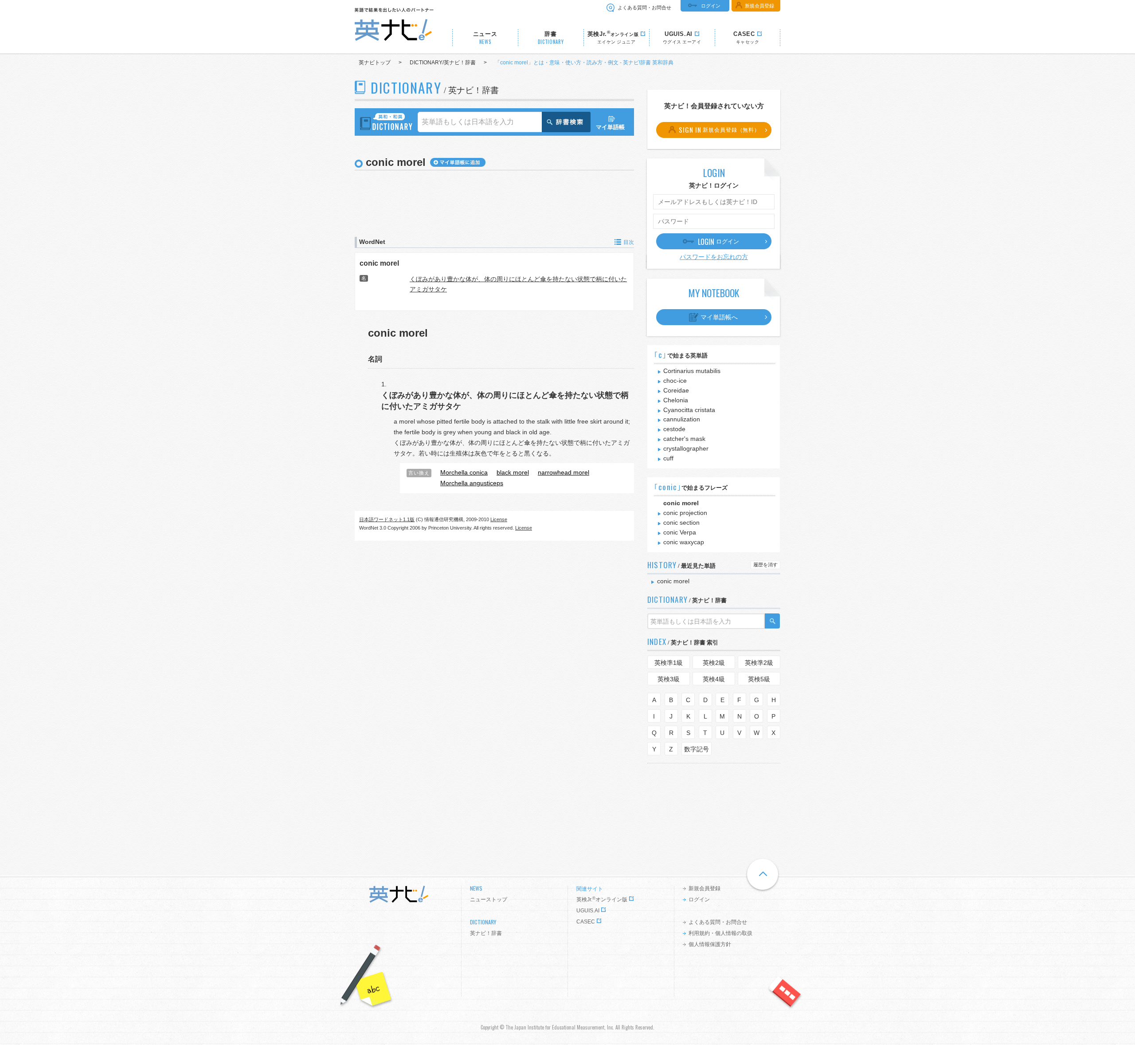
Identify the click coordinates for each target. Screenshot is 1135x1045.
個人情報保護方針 (710, 944)
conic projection (685, 512)
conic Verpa (679, 532)
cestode (674, 428)
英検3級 (669, 679)
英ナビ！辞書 (486, 933)
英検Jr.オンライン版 (601, 899)
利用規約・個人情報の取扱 (720, 933)
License (498, 519)
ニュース (485, 38)
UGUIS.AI (587, 911)
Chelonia (675, 400)
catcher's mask (684, 438)
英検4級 (714, 679)
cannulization (681, 419)
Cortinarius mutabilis (691, 370)
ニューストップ (488, 899)
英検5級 (759, 679)
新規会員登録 (759, 5)
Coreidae (676, 390)
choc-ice (675, 380)
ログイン (710, 5)
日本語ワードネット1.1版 (387, 519)
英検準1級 (668, 662)
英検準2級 (759, 662)
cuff (668, 458)
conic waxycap (683, 542)
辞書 (551, 38)
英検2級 (714, 662)
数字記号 (696, 749)
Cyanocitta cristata (689, 409)
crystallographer (685, 448)
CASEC (585, 922)
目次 (628, 242)
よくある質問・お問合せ (644, 7)
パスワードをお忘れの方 (714, 256)
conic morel (379, 263)
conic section (681, 522)
